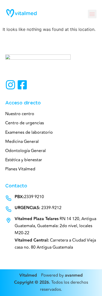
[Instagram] (10, 85)
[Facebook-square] (22, 85)
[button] (92, 14)
